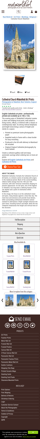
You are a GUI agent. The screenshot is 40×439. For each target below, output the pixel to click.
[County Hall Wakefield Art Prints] (9, 307)
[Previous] (2, 300)
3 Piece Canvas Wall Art (9, 353)
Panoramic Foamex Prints (9, 359)
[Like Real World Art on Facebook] (13, 326)
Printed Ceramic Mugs (8, 371)
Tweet (28, 92)
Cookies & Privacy (7, 414)
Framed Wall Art (6, 344)
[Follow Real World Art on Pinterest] (26, 326)
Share (21, 92)
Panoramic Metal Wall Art (9, 362)
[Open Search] (19, 11)
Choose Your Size (14, 167)
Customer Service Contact (9, 405)
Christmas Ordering (7, 399)
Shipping (20, 224)
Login (3, 402)
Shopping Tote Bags (7, 368)
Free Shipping (5, 393)
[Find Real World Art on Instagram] (19, 326)
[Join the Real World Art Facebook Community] (7, 326)
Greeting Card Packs (8, 377)
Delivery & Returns (7, 396)
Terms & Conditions (7, 411)
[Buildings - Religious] (29, 17)
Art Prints (17, 17)
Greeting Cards (6, 374)
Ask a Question (20, 233)
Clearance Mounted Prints (9, 380)
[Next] (37, 300)
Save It (13, 92)
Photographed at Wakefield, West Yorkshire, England (19, 102)
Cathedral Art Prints (9, 162)
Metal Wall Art (6, 341)
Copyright (4, 417)
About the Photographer (9, 408)
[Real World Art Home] (20, 8)
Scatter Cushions (6, 365)
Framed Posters (6, 347)
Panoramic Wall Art (7, 356)
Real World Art (7, 17)
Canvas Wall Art (6, 350)
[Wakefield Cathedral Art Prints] (26, 307)
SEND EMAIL (22, 319)
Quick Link (20, 237)
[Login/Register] (32, 11)
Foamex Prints (6, 338)
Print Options (5, 390)
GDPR (3, 420)
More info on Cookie (29, 436)
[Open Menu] (3, 12)
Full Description (20, 219)
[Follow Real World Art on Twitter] (32, 326)
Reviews (20, 228)
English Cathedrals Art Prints (20, 160)
